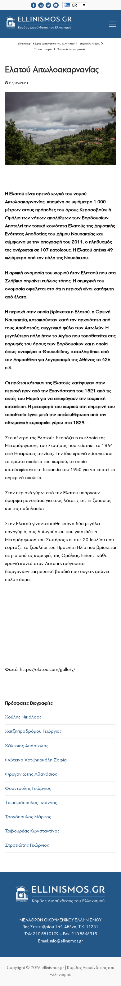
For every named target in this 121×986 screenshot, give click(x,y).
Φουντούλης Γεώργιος (28, 788)
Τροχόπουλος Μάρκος (28, 817)
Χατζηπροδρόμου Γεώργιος (33, 731)
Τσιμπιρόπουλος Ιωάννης (31, 802)
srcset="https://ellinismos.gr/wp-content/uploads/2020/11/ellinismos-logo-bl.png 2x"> (55, 31)
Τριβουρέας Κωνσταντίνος (32, 831)
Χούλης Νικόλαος (23, 717)
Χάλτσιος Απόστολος (26, 745)
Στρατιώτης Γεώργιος (27, 845)
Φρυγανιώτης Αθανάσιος (31, 774)
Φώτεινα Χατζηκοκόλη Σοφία (36, 760)
